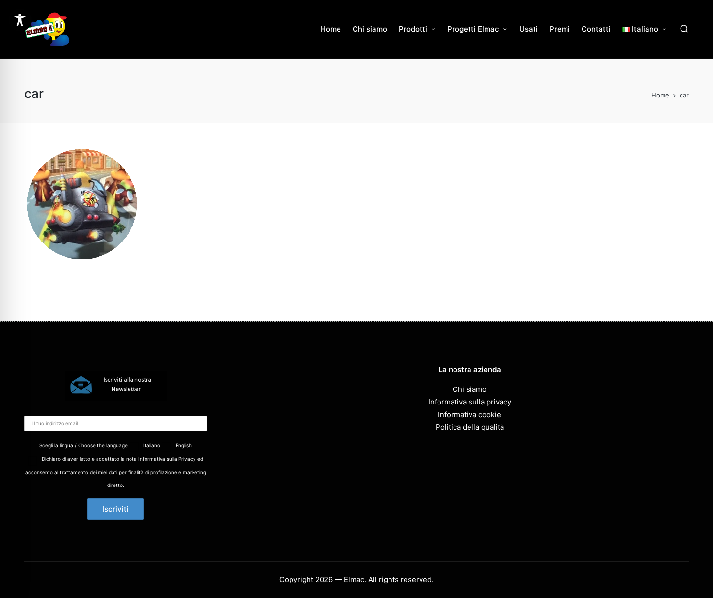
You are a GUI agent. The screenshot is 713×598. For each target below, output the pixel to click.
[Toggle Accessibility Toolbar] (19, 19)
